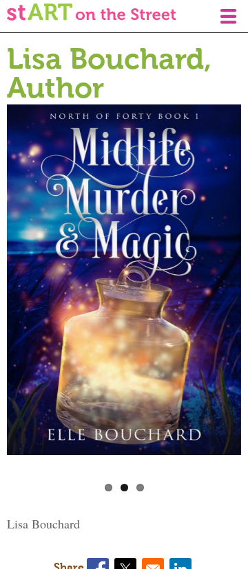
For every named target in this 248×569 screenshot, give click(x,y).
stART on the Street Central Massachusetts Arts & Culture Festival (91, 12)
